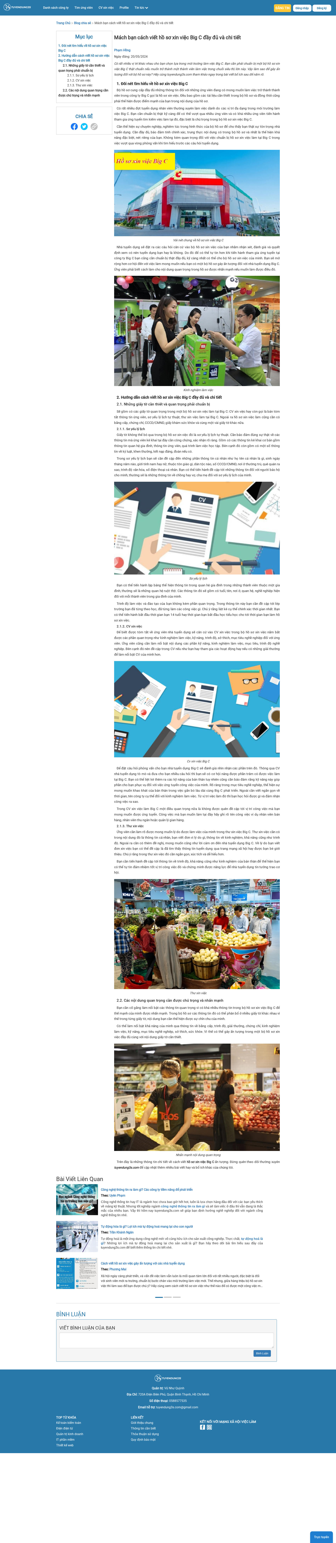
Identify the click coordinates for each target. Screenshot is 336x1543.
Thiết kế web (65, 1445)
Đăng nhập (302, 8)
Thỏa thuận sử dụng (145, 1434)
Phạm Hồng (122, 50)
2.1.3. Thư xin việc (79, 85)
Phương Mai (117, 1269)
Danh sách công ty (56, 8)
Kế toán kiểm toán (68, 1423)
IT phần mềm (65, 1439)
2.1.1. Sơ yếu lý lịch (80, 75)
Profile (124, 8)
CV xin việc (106, 8)
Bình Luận (262, 1353)
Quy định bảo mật (143, 1439)
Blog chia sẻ (82, 23)
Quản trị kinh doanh (69, 1434)
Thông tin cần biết (143, 1428)
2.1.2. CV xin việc (79, 80)
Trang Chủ (63, 23)
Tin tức (140, 8)
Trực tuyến (321, 1537)
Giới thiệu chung (142, 1423)
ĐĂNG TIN (283, 8)
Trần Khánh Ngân (121, 1232)
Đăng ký (322, 8)
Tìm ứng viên (83, 8)
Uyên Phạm (117, 1195)
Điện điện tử (64, 1428)
